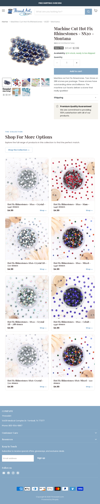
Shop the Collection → (18, 150)
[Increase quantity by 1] (77, 63)
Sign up (41, 458)
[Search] (88, 12)
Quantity (58, 57)
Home (5, 22)
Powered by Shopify (50, 499)
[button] (6, 82)
